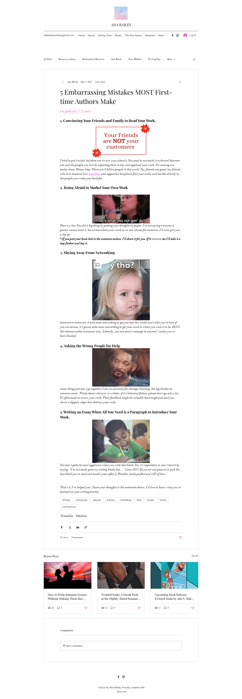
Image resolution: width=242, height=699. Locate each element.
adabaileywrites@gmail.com (59, 35)
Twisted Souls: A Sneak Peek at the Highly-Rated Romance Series (120, 597)
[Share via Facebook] (61, 527)
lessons (97, 500)
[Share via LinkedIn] (77, 527)
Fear (139, 500)
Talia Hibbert (134, 59)
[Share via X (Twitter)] (69, 527)
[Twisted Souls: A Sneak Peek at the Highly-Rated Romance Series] (121, 575)
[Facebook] (172, 35)
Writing (66, 500)
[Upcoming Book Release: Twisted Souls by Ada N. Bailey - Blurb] (174, 575)
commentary (69, 506)
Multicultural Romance (93, 59)
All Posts (48, 59)
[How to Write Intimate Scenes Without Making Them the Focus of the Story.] (67, 575)
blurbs (150, 500)
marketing (125, 500)
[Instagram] (177, 35)
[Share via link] (85, 527)
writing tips (81, 500)
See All (195, 555)
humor (163, 500)
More (169, 59)
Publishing (81, 515)
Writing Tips (154, 59)
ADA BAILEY (121, 24)
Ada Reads (116, 59)
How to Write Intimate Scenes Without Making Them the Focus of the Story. (67, 597)
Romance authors (67, 59)
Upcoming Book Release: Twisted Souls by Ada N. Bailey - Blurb (174, 597)
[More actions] (180, 82)
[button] (194, 59)
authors (111, 500)
